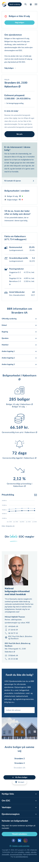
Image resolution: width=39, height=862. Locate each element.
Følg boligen (19, 22)
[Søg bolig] (25, 4)
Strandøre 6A (19, 768)
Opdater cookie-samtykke (20, 846)
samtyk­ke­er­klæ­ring (21, 857)
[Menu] (36, 4)
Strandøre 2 (19, 759)
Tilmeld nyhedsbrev (19, 834)
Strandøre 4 (19, 763)
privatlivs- (21, 852)
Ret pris (19, 134)
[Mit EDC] (31, 4)
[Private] (4, 4)
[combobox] (19, 710)
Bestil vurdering (15, 4)
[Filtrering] (35, 495)
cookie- (27, 852)
